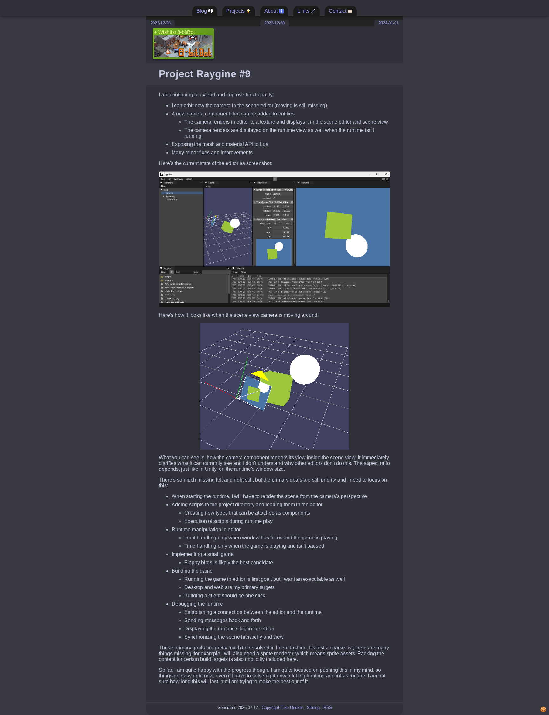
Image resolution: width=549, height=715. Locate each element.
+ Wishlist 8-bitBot (174, 32)
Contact (338, 11)
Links (304, 11)
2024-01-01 (388, 23)
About (271, 11)
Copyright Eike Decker (282, 707)
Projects (236, 11)
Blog (202, 11)
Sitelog (313, 707)
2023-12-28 (160, 23)
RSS (327, 707)
